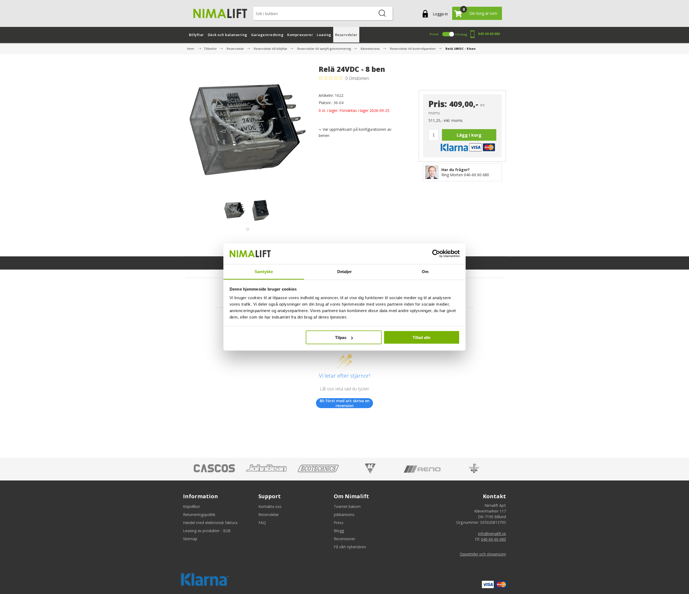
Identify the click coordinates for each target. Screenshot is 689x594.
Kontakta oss (270, 506)
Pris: (437, 104)
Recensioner (344, 538)
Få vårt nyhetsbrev (350, 546)
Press (338, 522)
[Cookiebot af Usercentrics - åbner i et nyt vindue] (436, 254)
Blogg (339, 530)
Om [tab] (425, 271)
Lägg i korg (469, 135)
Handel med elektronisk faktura (210, 522)
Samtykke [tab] (264, 271)
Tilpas (340, 337)
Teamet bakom (347, 506)
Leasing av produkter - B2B (207, 530)
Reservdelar (268, 514)
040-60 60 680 (489, 33)
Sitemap (190, 538)
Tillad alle (421, 337)
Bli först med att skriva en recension (345, 403)
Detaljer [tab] (344, 271)
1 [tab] (246, 228)
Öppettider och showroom (483, 554)
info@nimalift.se (492, 533)
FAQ (262, 522)
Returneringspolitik (199, 514)
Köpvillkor (191, 506)
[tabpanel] (234, 210)
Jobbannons (344, 514)
